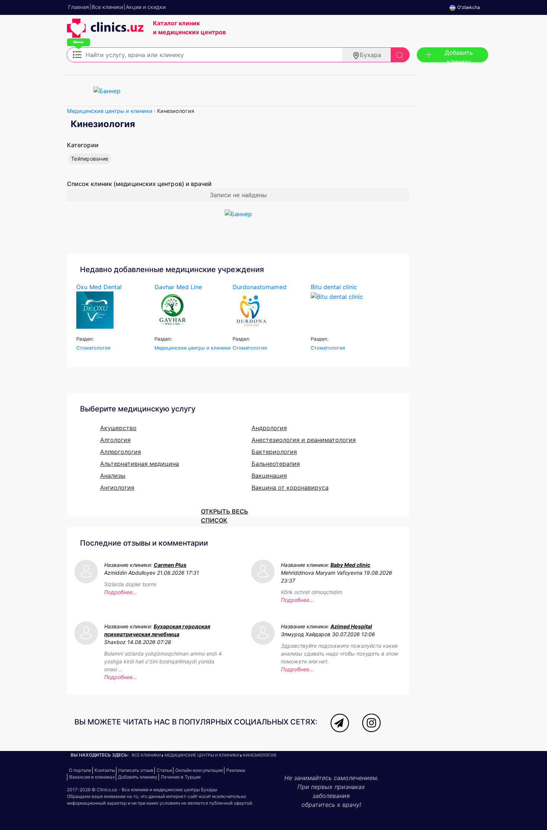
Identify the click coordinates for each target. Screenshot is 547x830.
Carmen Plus (170, 565)
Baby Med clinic (350, 565)
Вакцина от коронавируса (290, 487)
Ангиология (117, 487)
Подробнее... (120, 592)
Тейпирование (89, 158)
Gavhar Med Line (178, 287)
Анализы (112, 475)
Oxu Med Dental (99, 287)
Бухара (370, 55)
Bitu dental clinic (334, 287)
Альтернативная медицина (139, 463)
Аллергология (120, 451)
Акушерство (118, 428)
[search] (400, 54)
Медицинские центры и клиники (110, 111)
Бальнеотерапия (276, 463)
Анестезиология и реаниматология (304, 440)
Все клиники (146, 755)
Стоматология (93, 348)
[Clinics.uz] (105, 32)
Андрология (269, 428)
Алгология (115, 440)
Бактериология (274, 451)
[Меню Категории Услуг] (77, 54)
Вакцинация (269, 475)
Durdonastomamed (260, 287)
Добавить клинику (459, 55)
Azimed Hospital (351, 626)
